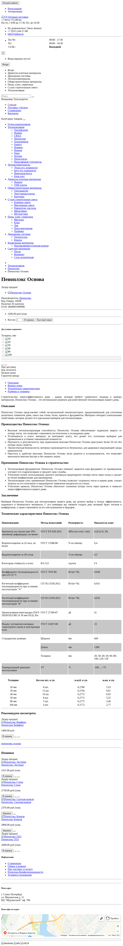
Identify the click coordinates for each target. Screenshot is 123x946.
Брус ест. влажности (25, 170)
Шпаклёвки (20, 211)
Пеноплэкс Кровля (11, 819)
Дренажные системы (19, 234)
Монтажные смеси (24, 205)
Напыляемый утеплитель (28, 161)
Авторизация (15, 11)
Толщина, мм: (8, 335)
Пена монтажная (23, 228)
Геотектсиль (20, 237)
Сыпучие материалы (19, 248)
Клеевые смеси (22, 202)
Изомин (18, 147)
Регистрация (14, 8)
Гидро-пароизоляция (19, 124)
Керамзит (19, 254)
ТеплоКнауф (21, 130)
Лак (16, 225)
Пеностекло (20, 159)
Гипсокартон (21, 190)
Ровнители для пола (25, 208)
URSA (17, 135)
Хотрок (18, 156)
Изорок (18, 150)
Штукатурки (21, 214)
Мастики (19, 219)
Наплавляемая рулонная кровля (31, 245)
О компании (14, 110)
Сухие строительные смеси (22, 199)
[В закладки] (5, 364)
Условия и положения (20, 875)
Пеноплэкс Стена (10, 785)
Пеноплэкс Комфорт (12, 725)
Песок (17, 251)
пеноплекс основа (11, 743)
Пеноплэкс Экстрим (12, 765)
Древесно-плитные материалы (24, 179)
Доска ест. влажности (26, 167)
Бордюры (19, 196)
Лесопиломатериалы (19, 164)
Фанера (18, 182)
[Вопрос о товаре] (2, 364)
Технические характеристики (24, 388)
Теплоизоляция (16, 127)
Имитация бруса (23, 173)
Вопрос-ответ (15, 385)
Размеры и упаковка (19, 391)
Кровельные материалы (21, 242)
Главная (12, 104)
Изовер (18, 133)
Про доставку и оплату (20, 869)
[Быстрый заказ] (15, 776)
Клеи (17, 222)
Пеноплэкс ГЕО (10, 839)
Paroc (17, 153)
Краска (18, 240)
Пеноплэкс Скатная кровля (16, 802)
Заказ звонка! (25, 28)
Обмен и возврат (17, 866)
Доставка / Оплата (18, 107)
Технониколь (21, 141)
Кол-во (11, 319)
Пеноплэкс (20, 138)
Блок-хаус (19, 176)
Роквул (18, 144)
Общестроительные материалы (25, 188)
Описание (13, 382)
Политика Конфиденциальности (25, 872)
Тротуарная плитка (24, 193)
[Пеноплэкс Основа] (19, 292)
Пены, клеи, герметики (20, 216)
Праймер (19, 231)
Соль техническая (24, 257)
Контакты (13, 113)
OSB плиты (20, 185)
